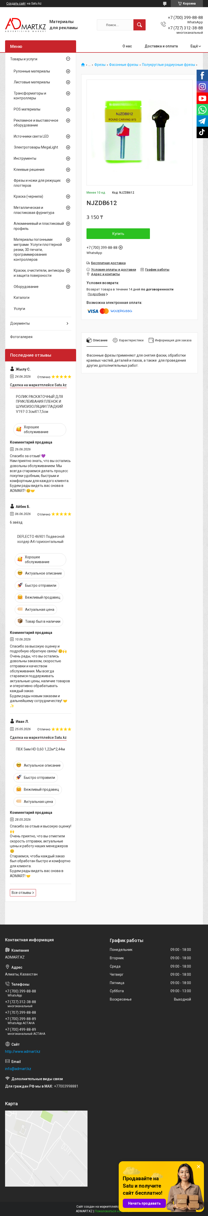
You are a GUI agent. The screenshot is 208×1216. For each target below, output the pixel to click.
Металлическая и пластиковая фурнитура (34, 210)
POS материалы (27, 109)
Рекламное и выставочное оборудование (36, 122)
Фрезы (100, 65)
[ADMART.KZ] (25, 25)
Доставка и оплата (161, 46)
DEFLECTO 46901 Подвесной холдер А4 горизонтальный (40, 539)
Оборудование (26, 287)
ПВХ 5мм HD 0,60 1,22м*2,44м (40, 749)
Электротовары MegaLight (36, 147)
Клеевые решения (29, 170)
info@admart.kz (18, 1069)
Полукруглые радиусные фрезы (168, 65)
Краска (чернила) (28, 196)
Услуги (19, 309)
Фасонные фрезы (123, 65)
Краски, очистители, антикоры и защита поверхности (39, 273)
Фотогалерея (21, 337)
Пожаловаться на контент (113, 1211)
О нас (127, 46)
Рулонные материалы (32, 71)
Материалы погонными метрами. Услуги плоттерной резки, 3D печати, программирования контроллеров (38, 249)
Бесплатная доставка (108, 263)
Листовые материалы (32, 82)
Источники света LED (31, 136)
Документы (20, 323)
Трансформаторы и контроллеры (30, 95)
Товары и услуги (23, 59)
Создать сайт (16, 3)
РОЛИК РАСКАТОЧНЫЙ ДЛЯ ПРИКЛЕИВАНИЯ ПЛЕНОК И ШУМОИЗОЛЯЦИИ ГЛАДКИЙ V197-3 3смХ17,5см (39, 404)
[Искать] (139, 24)
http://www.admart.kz (22, 1051)
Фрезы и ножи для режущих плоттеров (37, 183)
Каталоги (21, 298)
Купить (118, 234)
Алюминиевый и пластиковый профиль (39, 226)
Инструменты (25, 158)
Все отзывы (21, 893)
